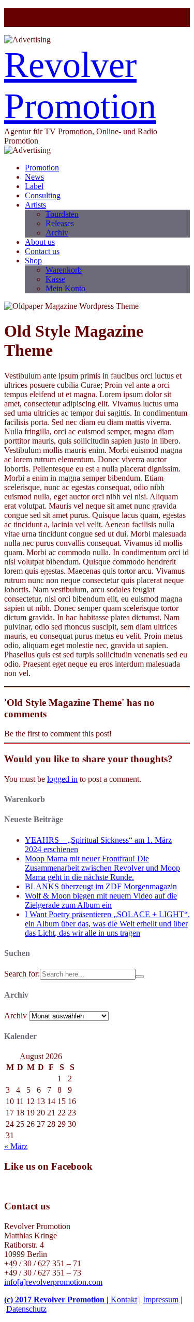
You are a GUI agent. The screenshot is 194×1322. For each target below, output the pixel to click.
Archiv (57, 232)
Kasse (55, 279)
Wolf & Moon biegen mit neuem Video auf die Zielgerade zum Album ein (101, 900)
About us (40, 242)
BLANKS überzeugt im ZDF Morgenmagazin (101, 886)
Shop (33, 260)
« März (15, 1146)
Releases (60, 223)
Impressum (160, 1299)
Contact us (42, 251)
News (34, 176)
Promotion (42, 167)
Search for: (22, 973)
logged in (62, 779)
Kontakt (124, 1299)
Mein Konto (65, 288)
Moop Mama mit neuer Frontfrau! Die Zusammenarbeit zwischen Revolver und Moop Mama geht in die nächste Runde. (102, 868)
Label (34, 186)
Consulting (43, 195)
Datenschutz (26, 1308)
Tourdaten (62, 214)
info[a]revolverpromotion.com (53, 1282)
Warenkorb (64, 269)
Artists (35, 204)
